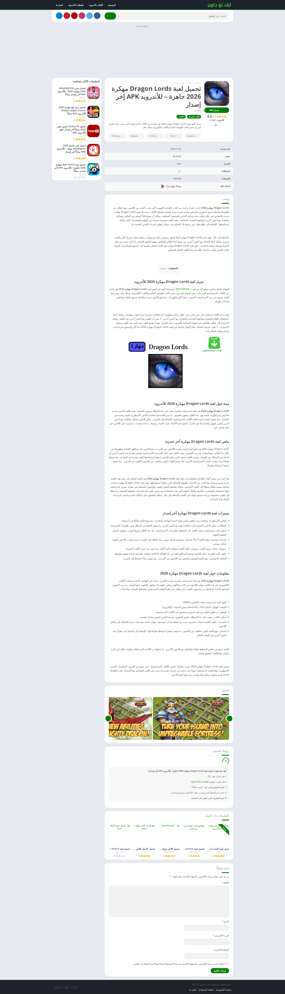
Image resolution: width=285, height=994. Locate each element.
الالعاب (190, 82)
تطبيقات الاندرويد (76, 4)
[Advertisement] (142, 51)
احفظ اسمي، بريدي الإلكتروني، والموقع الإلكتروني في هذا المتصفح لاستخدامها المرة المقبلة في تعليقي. (179, 963)
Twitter (173, 136)
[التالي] (108, 718)
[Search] (110, 16)
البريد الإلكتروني (221, 935)
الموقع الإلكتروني (221, 949)
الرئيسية (112, 4)
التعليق (225, 882)
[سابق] (229, 718)
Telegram (134, 136)
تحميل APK (214, 110)
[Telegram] (59, 15)
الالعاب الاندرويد (96, 4)
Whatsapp (115, 136)
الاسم (225, 921)
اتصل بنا (59, 4)
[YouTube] (74, 15)
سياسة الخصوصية (224, 989)
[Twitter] (89, 15)
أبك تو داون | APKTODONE (189, 289)
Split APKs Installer (200, 781)
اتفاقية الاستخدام (206, 989)
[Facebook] (97, 15)
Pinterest (153, 136)
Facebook (191, 136)
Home (198, 82)
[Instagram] (82, 15)
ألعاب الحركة (179, 82)
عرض (163, 268)
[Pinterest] (66, 15)
